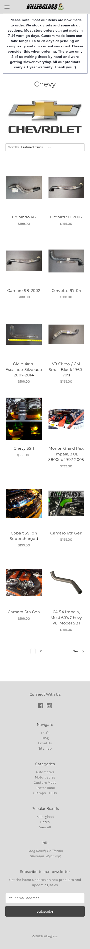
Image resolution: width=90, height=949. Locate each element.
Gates (45, 822)
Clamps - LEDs (45, 793)
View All (45, 827)
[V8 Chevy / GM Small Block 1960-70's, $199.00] (66, 334)
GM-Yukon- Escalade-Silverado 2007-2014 (24, 369)
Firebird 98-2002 (66, 217)
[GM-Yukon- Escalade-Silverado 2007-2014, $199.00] (24, 334)
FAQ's (45, 733)
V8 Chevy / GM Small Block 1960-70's (66, 369)
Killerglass (45, 817)
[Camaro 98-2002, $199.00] (24, 261)
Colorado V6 (24, 217)
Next (76, 651)
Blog (45, 738)
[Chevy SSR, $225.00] (24, 418)
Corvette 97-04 (66, 290)
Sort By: (14, 147)
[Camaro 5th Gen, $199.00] (24, 582)
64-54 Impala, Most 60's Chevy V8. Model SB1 (66, 617)
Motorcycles (45, 777)
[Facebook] (40, 705)
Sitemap (45, 748)
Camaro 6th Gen (66, 533)
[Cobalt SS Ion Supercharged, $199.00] (24, 503)
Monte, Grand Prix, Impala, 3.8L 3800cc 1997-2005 (66, 454)
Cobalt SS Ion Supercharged (24, 536)
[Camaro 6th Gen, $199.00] (66, 503)
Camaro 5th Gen (24, 611)
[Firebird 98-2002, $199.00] (66, 187)
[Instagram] (49, 705)
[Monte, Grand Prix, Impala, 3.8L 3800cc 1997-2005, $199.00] (66, 418)
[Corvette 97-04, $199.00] (66, 261)
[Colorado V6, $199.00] (24, 187)
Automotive (45, 772)
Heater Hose (45, 788)
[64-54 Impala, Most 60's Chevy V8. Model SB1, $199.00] (66, 582)
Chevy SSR (24, 448)
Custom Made (45, 782)
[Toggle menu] (7, 7)
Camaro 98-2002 (23, 290)
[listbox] (37, 147)
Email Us (45, 743)
